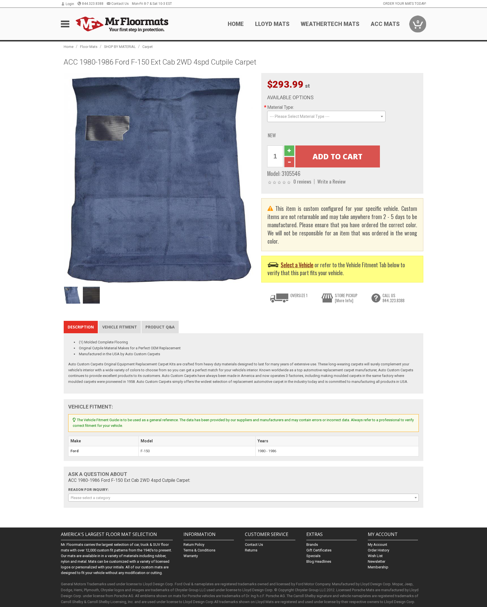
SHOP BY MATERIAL (120, 47)
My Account (377, 544)
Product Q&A (160, 327)
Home (236, 24)
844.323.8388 (92, 4)
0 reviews (302, 181)
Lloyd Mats (272, 24)
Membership (378, 567)
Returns (251, 550)
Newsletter (376, 561)
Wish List (375, 556)
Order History (378, 550)
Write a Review (331, 181)
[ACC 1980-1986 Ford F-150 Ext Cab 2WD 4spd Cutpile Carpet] (159, 178)
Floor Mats (89, 47)
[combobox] (326, 116)
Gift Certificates (318, 550)
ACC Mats (385, 24)
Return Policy (193, 544)
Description (81, 327)
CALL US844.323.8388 (393, 297)
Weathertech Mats (330, 24)
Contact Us (120, 4)
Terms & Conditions (199, 550)
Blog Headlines (318, 561)
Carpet (147, 47)
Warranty (190, 556)
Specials (313, 556)
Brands (312, 544)
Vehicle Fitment (119, 327)
